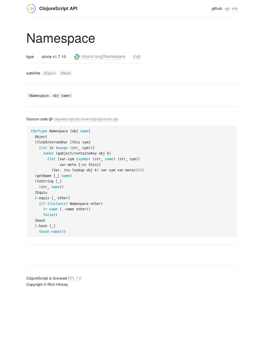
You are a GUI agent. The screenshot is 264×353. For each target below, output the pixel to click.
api (227, 8)
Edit (137, 56)
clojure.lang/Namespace (103, 56)
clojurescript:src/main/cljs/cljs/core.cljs (86, 118)
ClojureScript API (58, 8)
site (235, 8)
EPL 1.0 (74, 278)
